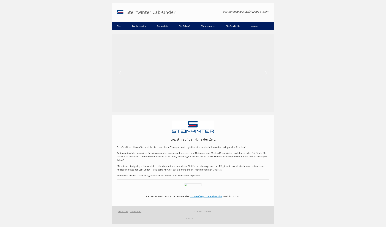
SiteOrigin (197, 218)
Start (119, 26)
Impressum (123, 211)
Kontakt (254, 26)
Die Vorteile (162, 26)
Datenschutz (135, 211)
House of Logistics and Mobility (206, 196)
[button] (119, 72)
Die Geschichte (233, 26)
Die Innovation (139, 26)
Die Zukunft (184, 26)
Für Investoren (208, 26)
